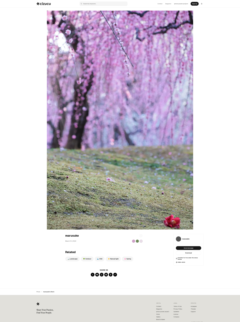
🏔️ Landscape (72, 259)
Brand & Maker (160, 319)
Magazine (168, 4)
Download (188, 253)
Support (193, 311)
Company (176, 317)
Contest (160, 4)
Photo (38, 292)
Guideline (176, 311)
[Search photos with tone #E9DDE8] (141, 241)
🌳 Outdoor (87, 259)
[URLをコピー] (115, 275)
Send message (188, 248)
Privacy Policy (178, 309)
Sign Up (194, 4)
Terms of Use (178, 306)
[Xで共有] (92, 275)
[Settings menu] (202, 4)
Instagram (194, 306)
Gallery (158, 317)
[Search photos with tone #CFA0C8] (133, 241)
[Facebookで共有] (97, 275)
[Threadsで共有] (110, 275)
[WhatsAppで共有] (102, 275)
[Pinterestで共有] (106, 275)
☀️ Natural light (113, 259)
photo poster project (181, 4)
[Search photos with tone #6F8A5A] (137, 241)
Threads (193, 309)
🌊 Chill (99, 259)
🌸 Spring (127, 259)
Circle (158, 314)
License (176, 314)
